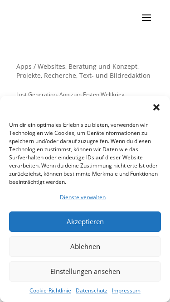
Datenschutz (91, 290)
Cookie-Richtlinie (50, 290)
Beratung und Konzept (102, 66)
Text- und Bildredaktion (115, 75)
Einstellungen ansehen (85, 271)
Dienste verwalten (83, 197)
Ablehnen (85, 246)
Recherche (60, 75)
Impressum (126, 290)
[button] (156, 107)
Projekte (28, 75)
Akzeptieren (85, 221)
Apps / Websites (40, 66)
